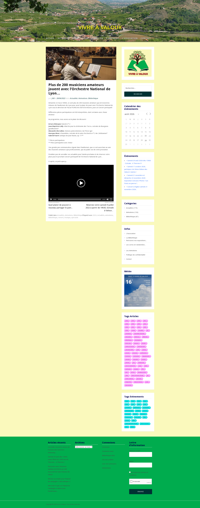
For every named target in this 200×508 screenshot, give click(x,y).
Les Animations (131, 250)
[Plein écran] (111, 199)
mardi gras (128, 369)
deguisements (145, 356)
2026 (127, 330)
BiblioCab (145, 336)
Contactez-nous (107, 451)
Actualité (63, 38)
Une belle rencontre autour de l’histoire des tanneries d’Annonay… (59, 450)
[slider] (79, 199)
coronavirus (136, 356)
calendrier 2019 (129, 349)
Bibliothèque (80, 38)
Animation (97, 38)
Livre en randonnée (130, 365)
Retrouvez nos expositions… (136, 240)
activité (133, 330)
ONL (143, 369)
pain (127, 372)
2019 (133, 323)
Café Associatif (141, 346)
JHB (53, 98)
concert (61, 217)
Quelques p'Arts (142, 372)
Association (128, 336)
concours (135, 352)
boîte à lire (128, 343)
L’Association (130, 38)
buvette (144, 343)
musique (67, 217)
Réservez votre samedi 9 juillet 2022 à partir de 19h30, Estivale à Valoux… (100, 206)
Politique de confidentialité (135, 255)
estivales (128, 359)
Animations (82, 98)
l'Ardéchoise (141, 362)
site (148, 375)
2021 (145, 323)
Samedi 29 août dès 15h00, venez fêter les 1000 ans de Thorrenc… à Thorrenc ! (58, 459)
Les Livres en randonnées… (136, 245)
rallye (127, 375)
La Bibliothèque (131, 238)
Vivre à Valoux (100, 27)
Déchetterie (106, 468)
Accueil (50, 38)
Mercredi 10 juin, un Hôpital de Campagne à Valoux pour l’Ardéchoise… (59, 488)
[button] (81, 183)
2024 (139, 327)
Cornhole (128, 356)
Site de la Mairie (107, 460)
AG (147, 330)
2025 (145, 327)
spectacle (74, 217)
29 (146, 140)
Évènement (112, 38)
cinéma (144, 349)
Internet (127, 362)
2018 (127, 323)
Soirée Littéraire (129, 378)
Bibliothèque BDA (108, 455)
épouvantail (128, 385)
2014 (127, 320)
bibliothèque (52, 217)
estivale (135, 414)
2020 (139, 323)
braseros (136, 343)
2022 (95, 215)
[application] (81, 183)
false (138, 304)
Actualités (74, 98)
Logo (140, 365)
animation (128, 407)
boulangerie (138, 340)
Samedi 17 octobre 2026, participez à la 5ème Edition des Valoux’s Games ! (135, 169)
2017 (145, 320)
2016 (139, 320)
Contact (146, 38)
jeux (134, 362)
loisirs (146, 365)
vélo (127, 426)
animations (109, 215)
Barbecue (137, 336)
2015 (133, 320)
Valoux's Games (138, 381)
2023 (133, 327)
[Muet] (108, 199)
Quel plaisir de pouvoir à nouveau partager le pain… (60, 205)
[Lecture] (51, 199)
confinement (143, 352)
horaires (144, 359)
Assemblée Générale (139, 333)
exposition (135, 359)
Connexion (105, 447)
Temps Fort (128, 381)
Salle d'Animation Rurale (137, 375)
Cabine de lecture (130, 346)
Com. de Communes (109, 464)
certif (138, 349)
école (147, 381)
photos (132, 372)
